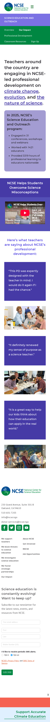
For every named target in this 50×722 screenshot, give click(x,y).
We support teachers (6, 540)
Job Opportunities (31, 554)
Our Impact (25, 30)
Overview (9, 30)
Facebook (4, 528)
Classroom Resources (15, 41)
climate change (21, 91)
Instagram (19, 528)
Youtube (26, 528)
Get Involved (29, 544)
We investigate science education (10, 559)
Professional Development (18, 35)
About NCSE (28, 539)
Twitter (12, 528)
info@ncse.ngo (9, 517)
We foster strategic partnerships (7, 569)
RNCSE (26, 549)
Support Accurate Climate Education (30, 714)
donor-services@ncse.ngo (15, 522)
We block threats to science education (9, 550)
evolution (14, 97)
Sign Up (35, 41)
